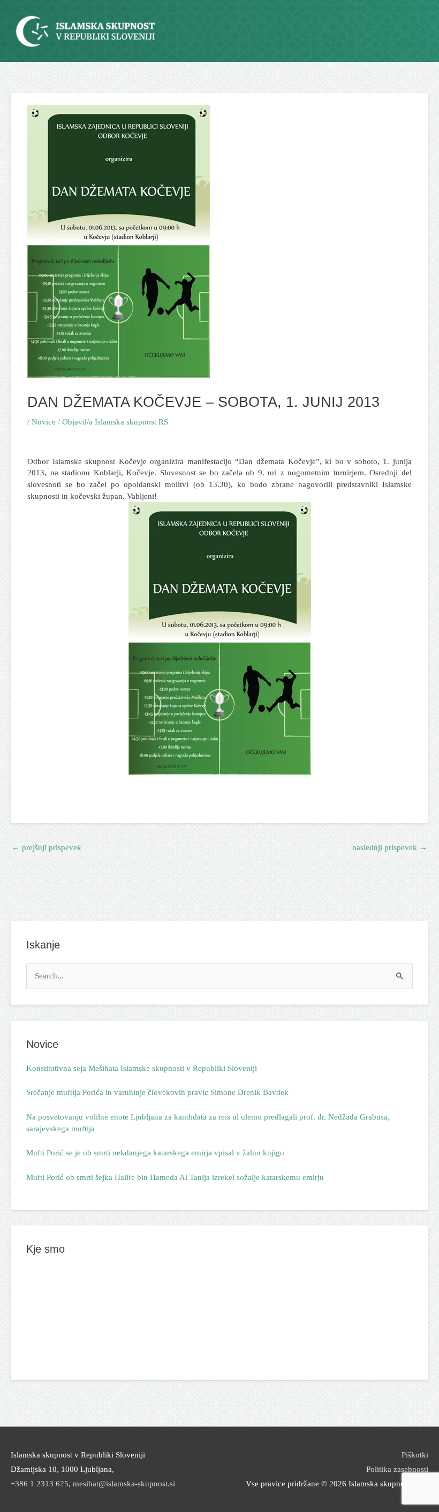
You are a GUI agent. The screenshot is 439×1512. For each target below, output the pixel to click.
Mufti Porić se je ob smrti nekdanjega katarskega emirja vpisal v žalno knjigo (155, 1152)
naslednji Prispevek (389, 847)
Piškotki (415, 1455)
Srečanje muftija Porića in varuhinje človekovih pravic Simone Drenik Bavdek (157, 1092)
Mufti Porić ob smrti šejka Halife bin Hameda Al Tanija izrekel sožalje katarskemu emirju (175, 1177)
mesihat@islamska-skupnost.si (124, 1483)
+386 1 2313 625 (40, 1483)
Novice (44, 422)
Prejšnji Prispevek (46, 847)
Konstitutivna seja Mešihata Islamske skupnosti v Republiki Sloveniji (141, 1068)
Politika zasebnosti (397, 1469)
